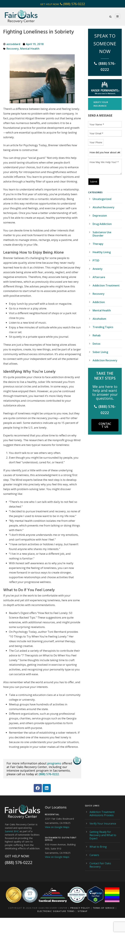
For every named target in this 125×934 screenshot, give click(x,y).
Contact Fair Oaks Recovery (100, 865)
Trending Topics (103, 327)
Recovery (12, 48)
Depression (100, 215)
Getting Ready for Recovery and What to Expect (103, 835)
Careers (94, 855)
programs (54, 763)
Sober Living (100, 352)
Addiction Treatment (106, 285)
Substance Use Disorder (102, 233)
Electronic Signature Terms (56, 911)
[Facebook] (38, 788)
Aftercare (99, 277)
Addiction (99, 302)
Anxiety (98, 269)
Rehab (97, 335)
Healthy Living (102, 252)
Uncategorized (102, 199)
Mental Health (29, 48)
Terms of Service (104, 908)
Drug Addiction (102, 224)
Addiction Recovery (105, 360)
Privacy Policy (80, 908)
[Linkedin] (47, 788)
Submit (93, 181)
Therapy (98, 244)
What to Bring (98, 846)
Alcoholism (99, 319)
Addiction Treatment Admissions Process (102, 813)
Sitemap (83, 911)
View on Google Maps (57, 827)
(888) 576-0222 (74, 4)
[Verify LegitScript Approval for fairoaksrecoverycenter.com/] (95, 894)
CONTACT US (105, 425)
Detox (96, 343)
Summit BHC (12, 831)
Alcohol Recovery (103, 207)
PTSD (96, 260)
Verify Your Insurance (103, 823)
